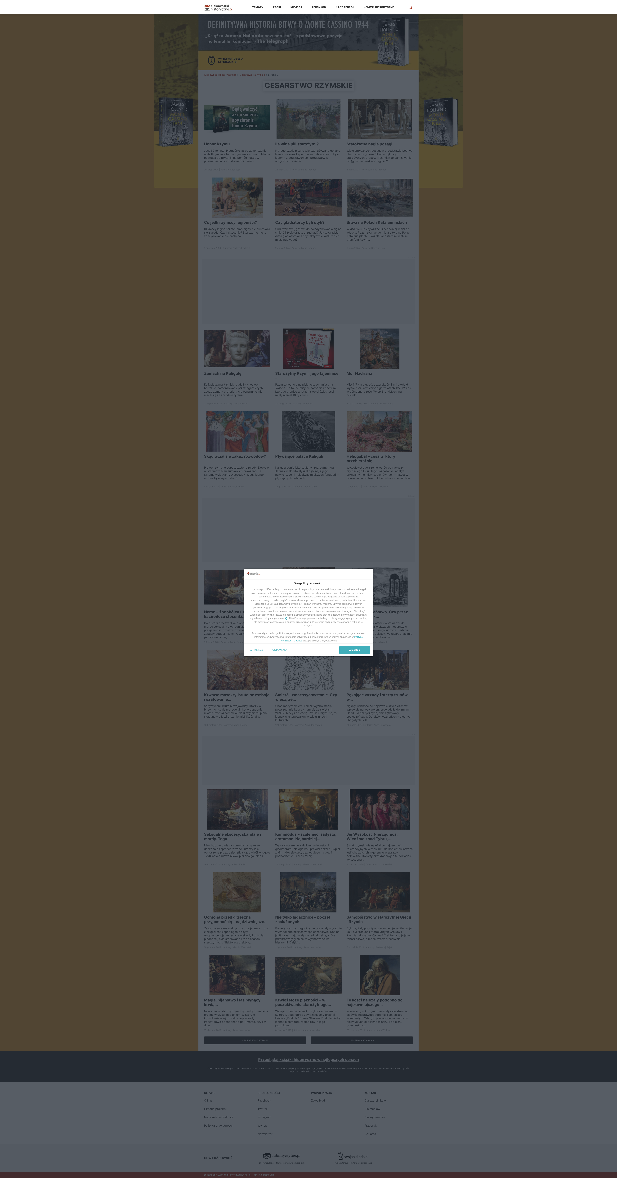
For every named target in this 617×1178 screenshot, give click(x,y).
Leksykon (319, 7)
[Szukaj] (410, 7)
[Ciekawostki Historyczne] (221, 7)
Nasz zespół (345, 7)
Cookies (298, 640)
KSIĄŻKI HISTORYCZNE (379, 7)
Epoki (277, 7)
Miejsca (297, 7)
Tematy (258, 7)
